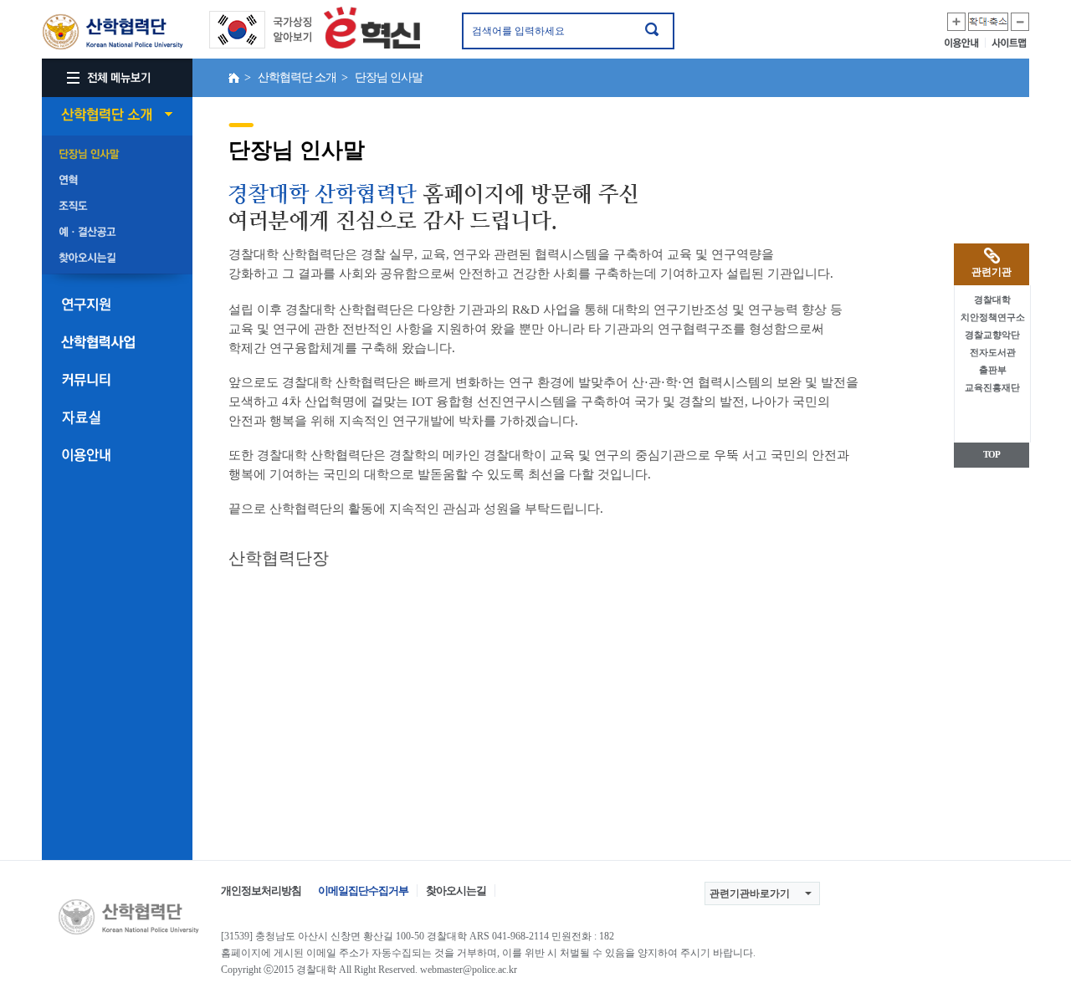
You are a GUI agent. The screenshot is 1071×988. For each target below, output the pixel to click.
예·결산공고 (117, 232)
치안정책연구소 (993, 317)
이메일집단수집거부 (363, 890)
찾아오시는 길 (117, 258)
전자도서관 (993, 352)
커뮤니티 (117, 380)
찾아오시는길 (456, 890)
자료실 (117, 417)
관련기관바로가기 (750, 893)
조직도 (117, 207)
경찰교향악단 (992, 335)
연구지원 (117, 304)
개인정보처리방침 (261, 890)
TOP (991, 454)
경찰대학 (992, 299)
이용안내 (965, 43)
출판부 (993, 370)
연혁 (117, 181)
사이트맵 (1010, 43)
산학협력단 (113, 32)
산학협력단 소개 (117, 114)
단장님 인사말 (117, 155)
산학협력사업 (117, 342)
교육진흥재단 (992, 387)
